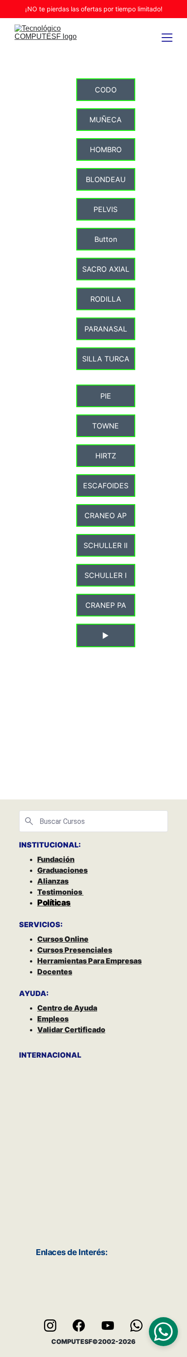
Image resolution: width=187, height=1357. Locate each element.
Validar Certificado (71, 1029)
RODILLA (105, 298)
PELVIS (106, 209)
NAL (73, 1054)
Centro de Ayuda (67, 1007)
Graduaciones (62, 870)
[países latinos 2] (56, 1180)
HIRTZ (105, 455)
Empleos (53, 1018)
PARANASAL (105, 328)
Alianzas (53, 880)
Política (51, 902)
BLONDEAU (106, 179)
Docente (52, 971)
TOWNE (105, 425)
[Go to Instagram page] (54, 1325)
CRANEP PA (105, 605)
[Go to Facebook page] (83, 1325)
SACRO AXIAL (105, 269)
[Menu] (167, 38)
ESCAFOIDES (105, 485)
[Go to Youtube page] (112, 1325)
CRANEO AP (105, 515)
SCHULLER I (105, 575)
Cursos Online (63, 938)
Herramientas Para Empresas (89, 960)
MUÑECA (105, 119)
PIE (105, 395)
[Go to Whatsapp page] (136, 1325)
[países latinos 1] (131, 1180)
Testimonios (60, 891)
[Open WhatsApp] (163, 1331)
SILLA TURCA (105, 358)
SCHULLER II (106, 545)
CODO (106, 89)
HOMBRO (106, 149)
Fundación (55, 859)
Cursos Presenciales (74, 949)
